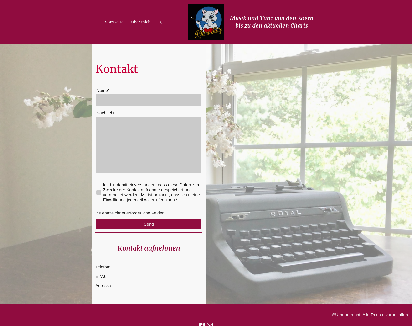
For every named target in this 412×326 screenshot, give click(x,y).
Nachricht (105, 113)
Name (102, 90)
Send (149, 224)
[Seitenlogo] (206, 22)
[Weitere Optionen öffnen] (172, 22)
